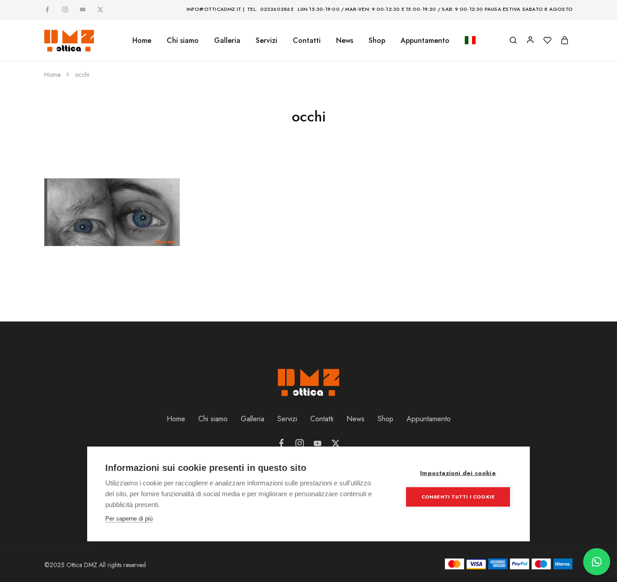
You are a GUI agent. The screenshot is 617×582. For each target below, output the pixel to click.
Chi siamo (183, 41)
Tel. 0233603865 (270, 9)
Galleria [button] (227, 41)
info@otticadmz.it (214, 9)
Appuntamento (425, 41)
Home (141, 41)
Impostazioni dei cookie (458, 473)
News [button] (344, 41)
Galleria (252, 419)
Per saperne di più (129, 518)
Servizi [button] (266, 41)
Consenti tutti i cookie (458, 496)
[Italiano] (470, 41)
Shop (377, 41)
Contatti (307, 41)
